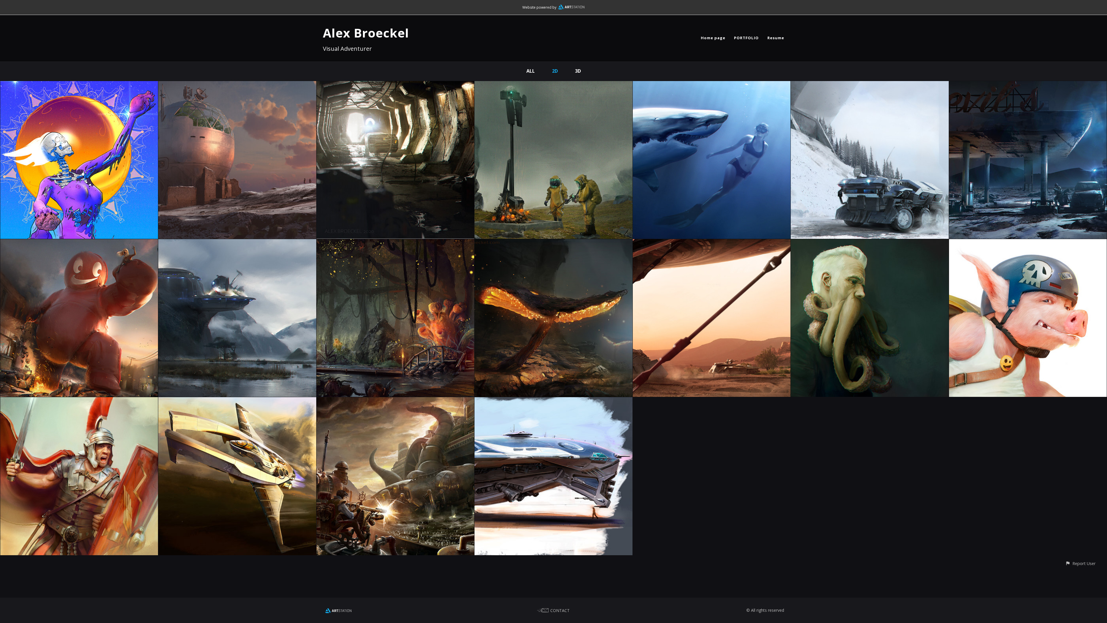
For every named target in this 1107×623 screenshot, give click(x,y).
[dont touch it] (553, 85)
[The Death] (79, 85)
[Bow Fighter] (237, 401)
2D (555, 71)
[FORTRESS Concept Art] (869, 85)
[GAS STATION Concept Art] (1028, 85)
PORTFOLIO (746, 37)
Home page (713, 37)
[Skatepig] (1028, 243)
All (530, 71)
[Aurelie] (553, 401)
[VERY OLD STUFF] (395, 243)
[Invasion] (711, 243)
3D (578, 71)
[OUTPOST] (237, 85)
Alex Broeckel (366, 33)
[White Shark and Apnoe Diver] (711, 85)
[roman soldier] (79, 401)
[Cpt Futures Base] (237, 243)
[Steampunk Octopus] (395, 401)
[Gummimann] (79, 243)
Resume (775, 37)
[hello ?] (395, 85)
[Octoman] (869, 243)
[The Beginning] (553, 243)
